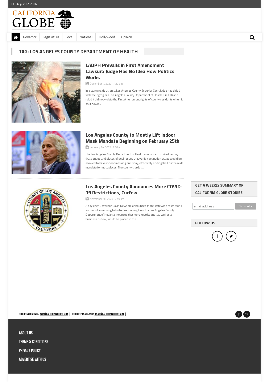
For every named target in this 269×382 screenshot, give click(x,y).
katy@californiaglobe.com (54, 314)
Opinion (126, 37)
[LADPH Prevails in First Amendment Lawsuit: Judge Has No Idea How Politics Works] (46, 92)
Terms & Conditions (33, 342)
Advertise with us (32, 359)
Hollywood (107, 37)
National (86, 37)
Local (69, 37)
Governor (29, 37)
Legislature (51, 37)
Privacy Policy (30, 351)
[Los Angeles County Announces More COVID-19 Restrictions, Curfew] (46, 210)
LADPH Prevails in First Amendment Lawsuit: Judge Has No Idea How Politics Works (130, 71)
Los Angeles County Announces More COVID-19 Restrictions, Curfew (134, 189)
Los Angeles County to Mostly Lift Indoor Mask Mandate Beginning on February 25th (132, 138)
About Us (26, 333)
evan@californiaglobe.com (109, 314)
